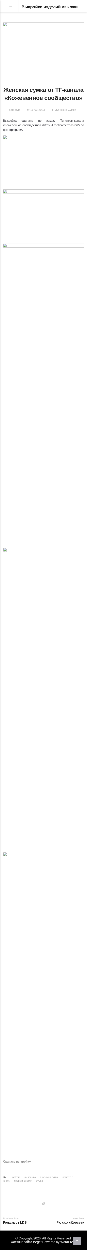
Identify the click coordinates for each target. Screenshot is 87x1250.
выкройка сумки (49, 1177)
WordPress (68, 1242)
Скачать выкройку (17, 1161)
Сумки (72, 109)
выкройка (30, 1177)
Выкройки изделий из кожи (49, 6)
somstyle (14, 109)
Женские (61, 109)
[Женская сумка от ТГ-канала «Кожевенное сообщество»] (43, 49)
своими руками (23, 1180)
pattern (16, 1177)
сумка (39, 1180)
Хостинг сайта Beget (26, 1242)
